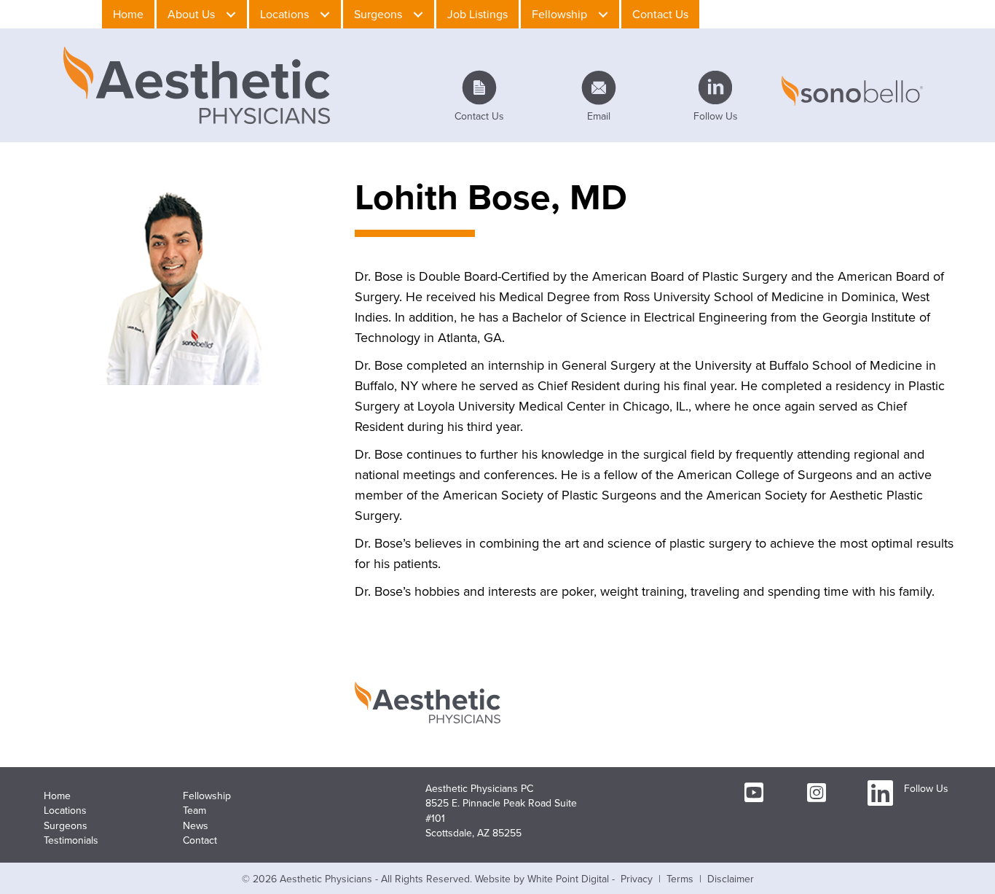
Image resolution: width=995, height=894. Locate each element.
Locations (65, 810)
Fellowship (207, 796)
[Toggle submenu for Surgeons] (417, 14)
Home (57, 796)
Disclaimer (730, 879)
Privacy (637, 879)
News (195, 825)
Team (194, 810)
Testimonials (71, 840)
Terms (679, 879)
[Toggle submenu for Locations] (324, 14)
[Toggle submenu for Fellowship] (602, 14)
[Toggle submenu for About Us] (230, 14)
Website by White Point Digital (542, 879)
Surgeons (65, 825)
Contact (200, 840)
